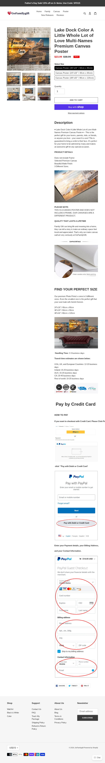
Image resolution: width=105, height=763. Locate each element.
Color (9, 716)
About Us (58, 709)
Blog (56, 713)
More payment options (76, 113)
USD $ (12, 748)
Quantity (57, 86)
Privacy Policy (60, 722)
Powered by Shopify (91, 748)
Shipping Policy (38, 722)
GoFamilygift (79, 748)
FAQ (34, 713)
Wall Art (10, 709)
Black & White (13, 713)
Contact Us (36, 709)
